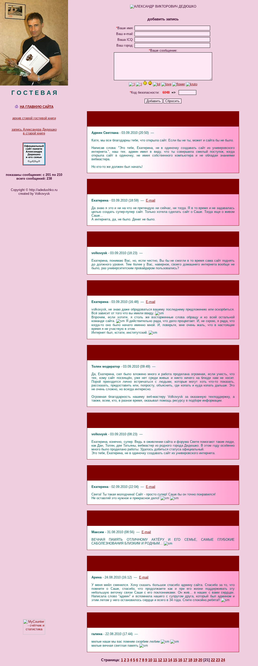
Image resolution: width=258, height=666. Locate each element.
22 (213, 660)
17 (185, 660)
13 (165, 660)
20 (200, 660)
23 (218, 660)
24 (223, 660)
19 (195, 660)
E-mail (150, 200)
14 (170, 660)
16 (180, 660)
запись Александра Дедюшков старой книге (34, 131)
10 (150, 660)
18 (190, 660)
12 (160, 660)
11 (155, 660)
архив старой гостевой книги (34, 118)
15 (175, 660)
